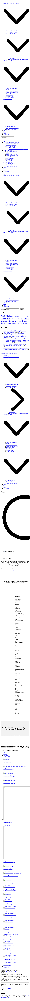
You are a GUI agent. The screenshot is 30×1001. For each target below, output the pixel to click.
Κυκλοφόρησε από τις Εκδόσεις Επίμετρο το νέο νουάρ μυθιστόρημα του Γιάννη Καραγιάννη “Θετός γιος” (16, 348)
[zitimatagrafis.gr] (8, 866)
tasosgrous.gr (7, 897)
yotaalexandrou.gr (9, 776)
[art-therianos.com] (8, 922)
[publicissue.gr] (7, 936)
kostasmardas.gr (8, 883)
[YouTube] (4, 993)
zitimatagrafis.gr (8, 869)
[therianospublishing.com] (9, 915)
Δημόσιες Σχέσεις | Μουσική (14, 323)
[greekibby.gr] (6, 759)
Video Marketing (17, 316)
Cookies (8, 997)
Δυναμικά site (6, 756)
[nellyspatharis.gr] (14, 766)
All (4, 752)
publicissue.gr (7, 939)
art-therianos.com (8, 925)
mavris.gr (6, 932)
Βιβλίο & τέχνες (7, 755)
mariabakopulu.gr (9, 783)
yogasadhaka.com (8, 945)
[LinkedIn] (2, 993)
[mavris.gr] (6, 929)
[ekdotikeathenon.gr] (8, 957)
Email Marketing (7, 316)
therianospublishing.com (10, 918)
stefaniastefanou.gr (9, 862)
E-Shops (5, 754)
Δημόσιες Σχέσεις (18, 318)
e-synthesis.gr (7, 953)
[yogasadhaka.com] (8, 943)
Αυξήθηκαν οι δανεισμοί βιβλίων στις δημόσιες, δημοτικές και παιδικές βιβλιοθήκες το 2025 (14, 344)
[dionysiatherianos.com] (9, 908)
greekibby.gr (7, 762)
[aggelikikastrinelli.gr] (9, 887)
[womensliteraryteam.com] (12, 873)
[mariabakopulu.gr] (9, 780)
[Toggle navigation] (1, 491)
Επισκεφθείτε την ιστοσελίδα (7, 571)
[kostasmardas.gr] (7, 880)
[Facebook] (1, 993)
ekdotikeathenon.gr (9, 959)
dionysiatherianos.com (10, 911)
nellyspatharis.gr (8, 769)
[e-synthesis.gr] (7, 949)
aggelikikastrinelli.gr (9, 890)
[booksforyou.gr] (7, 901)
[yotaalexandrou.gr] (8, 773)
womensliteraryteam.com (10, 876)
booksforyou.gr (8, 904)
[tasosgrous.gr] (7, 894)
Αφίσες (12, 318)
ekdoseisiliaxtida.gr (11, 971)
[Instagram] (3, 993)
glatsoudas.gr (7, 822)
